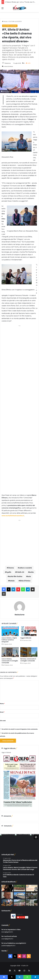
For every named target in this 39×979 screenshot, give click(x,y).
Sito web (3, 720)
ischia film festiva (15, 576)
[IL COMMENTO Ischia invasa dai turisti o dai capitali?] (7, 895)
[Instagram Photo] (7, 841)
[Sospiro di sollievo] (7, 902)
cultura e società (25, 568)
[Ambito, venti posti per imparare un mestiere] (7, 888)
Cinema (11, 568)
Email (2, 712)
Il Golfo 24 (20, 572)
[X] (9, 589)
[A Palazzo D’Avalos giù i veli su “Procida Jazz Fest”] (32, 888)
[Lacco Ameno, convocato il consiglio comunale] (10, 652)
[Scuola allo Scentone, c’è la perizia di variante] (32, 895)
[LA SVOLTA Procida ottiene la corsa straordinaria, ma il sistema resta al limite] (19, 895)
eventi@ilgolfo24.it (7, 939)
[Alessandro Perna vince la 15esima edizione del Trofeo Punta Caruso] (19, 888)
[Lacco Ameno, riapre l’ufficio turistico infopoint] (10, 631)
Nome (2, 703)
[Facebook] (4, 589)
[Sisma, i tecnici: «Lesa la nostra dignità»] (19, 902)
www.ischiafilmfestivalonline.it (13, 516)
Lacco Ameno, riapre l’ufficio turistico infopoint (9, 640)
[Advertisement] (19, 410)
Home (5, 21)
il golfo (8, 572)
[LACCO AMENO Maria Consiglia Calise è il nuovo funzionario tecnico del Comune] (32, 902)
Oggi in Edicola (25, 638)
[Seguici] (36, 837)
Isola (29, 576)
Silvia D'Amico (25, 581)
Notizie (12, 581)
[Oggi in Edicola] (28, 631)
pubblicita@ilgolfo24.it (8, 945)
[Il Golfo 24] (20, 8)
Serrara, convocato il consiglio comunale (28, 660)
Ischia (31, 572)
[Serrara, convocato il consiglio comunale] (28, 652)
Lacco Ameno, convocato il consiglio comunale (10, 661)
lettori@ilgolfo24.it (7, 932)
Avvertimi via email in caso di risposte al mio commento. (20, 729)
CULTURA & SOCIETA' (15, 21)
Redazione (8, 63)
